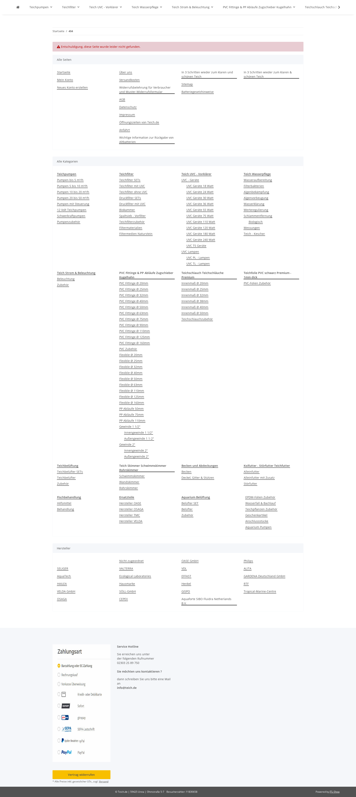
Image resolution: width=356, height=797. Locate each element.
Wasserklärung (254, 204)
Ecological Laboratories (135, 576)
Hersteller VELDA (130, 521)
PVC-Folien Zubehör (257, 283)
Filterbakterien (254, 186)
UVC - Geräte (190, 180)
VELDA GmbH (66, 591)
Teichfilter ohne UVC (133, 192)
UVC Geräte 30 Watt (199, 198)
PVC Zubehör (128, 349)
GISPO (186, 591)
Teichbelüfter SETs (70, 472)
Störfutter (250, 484)
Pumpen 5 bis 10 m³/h (72, 186)
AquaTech (64, 576)
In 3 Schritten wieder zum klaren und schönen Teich (207, 74)
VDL (184, 568)
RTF (246, 584)
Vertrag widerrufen (81, 775)
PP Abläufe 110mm (132, 420)
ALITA (247, 568)
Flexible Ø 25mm (130, 361)
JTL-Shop (335, 791)
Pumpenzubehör (68, 222)
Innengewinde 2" (136, 450)
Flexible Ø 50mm (130, 379)
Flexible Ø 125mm (131, 397)
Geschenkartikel (256, 515)
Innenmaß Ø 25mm (195, 289)
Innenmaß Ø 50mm (195, 313)
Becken (186, 472)
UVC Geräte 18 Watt (199, 186)
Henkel (186, 584)
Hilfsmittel (64, 503)
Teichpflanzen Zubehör (261, 509)
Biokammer (127, 210)
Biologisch (256, 222)
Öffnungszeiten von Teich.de (139, 122)
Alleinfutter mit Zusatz (259, 478)
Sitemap (187, 84)
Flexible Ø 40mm (130, 373)
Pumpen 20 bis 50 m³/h (73, 198)
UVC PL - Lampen (198, 258)
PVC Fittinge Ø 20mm (133, 283)
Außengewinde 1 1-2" (139, 438)
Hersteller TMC (129, 515)
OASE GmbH (190, 561)
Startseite (63, 72)
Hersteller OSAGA (131, 509)
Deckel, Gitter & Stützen (198, 478)
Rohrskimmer (128, 488)
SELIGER (62, 568)
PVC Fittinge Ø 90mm (133, 325)
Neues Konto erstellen (72, 87)
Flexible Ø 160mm (131, 403)
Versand (103, 781)
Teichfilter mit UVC (132, 186)
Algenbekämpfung (256, 192)
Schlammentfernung (258, 216)
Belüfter (187, 509)
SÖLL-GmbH (127, 591)
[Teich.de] (18, 7)
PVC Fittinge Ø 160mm (134, 343)
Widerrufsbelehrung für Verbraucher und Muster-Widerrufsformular (145, 89)
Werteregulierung (256, 210)
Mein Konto (65, 80)
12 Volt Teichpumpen (71, 210)
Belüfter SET (190, 503)
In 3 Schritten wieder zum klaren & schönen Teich (268, 74)
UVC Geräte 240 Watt (200, 240)
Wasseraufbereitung (258, 180)
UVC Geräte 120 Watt (200, 228)
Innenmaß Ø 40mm (195, 307)
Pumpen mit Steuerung (73, 204)
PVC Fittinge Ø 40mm (133, 301)
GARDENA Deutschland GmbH (264, 576)
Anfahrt (124, 130)
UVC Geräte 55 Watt (199, 210)
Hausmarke (127, 584)
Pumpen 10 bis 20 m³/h (73, 192)
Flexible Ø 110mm (131, 391)
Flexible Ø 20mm (130, 355)
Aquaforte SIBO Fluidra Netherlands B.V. (206, 601)
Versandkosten (129, 80)
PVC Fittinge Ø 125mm (134, 337)
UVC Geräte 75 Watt (199, 216)
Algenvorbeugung (256, 198)
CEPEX (123, 599)
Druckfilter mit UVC (132, 204)
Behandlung (65, 509)
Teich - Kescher (254, 234)
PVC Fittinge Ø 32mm (133, 295)
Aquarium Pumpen (258, 527)
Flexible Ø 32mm (130, 367)
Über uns (125, 72)
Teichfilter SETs (129, 180)
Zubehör (63, 285)
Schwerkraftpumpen (71, 216)
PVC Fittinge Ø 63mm (133, 313)
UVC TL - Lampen (198, 264)
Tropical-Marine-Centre (260, 591)
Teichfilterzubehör (132, 222)
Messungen (252, 228)
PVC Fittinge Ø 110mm (134, 331)
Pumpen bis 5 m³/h (70, 180)
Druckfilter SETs (130, 198)
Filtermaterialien (130, 228)
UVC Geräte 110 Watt (200, 222)
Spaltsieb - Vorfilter (132, 216)
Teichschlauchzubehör (197, 319)
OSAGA (62, 599)
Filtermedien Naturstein (135, 234)
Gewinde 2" (127, 444)
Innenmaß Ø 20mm (195, 283)
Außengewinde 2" (136, 456)
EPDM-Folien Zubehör (260, 497)
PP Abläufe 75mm (131, 415)
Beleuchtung (66, 279)
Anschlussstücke (256, 521)
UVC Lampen (190, 252)
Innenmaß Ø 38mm (195, 301)
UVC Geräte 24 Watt (199, 192)
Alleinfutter (251, 472)
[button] (336, 7)
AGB (122, 99)
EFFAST (186, 576)
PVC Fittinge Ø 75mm (133, 319)
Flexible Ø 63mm (130, 385)
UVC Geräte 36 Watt (199, 204)
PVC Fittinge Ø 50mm (133, 307)
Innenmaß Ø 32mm (195, 295)
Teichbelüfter (66, 478)
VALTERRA (126, 568)
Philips (248, 561)
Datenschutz (128, 107)
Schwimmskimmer (132, 476)
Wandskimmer (129, 482)
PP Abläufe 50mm (131, 409)
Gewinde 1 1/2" (129, 426)
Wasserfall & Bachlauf (260, 503)
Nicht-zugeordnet (131, 561)
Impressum (127, 115)
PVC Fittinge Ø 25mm (133, 289)
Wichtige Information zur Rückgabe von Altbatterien (146, 140)
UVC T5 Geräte (196, 246)
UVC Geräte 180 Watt (200, 234)
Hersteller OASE (130, 503)
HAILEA (62, 584)
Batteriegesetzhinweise (198, 92)
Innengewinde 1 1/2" (138, 432)
